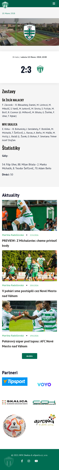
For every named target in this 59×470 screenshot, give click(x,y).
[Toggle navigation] (54, 4)
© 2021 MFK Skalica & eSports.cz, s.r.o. (29, 455)
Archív (29, 356)
